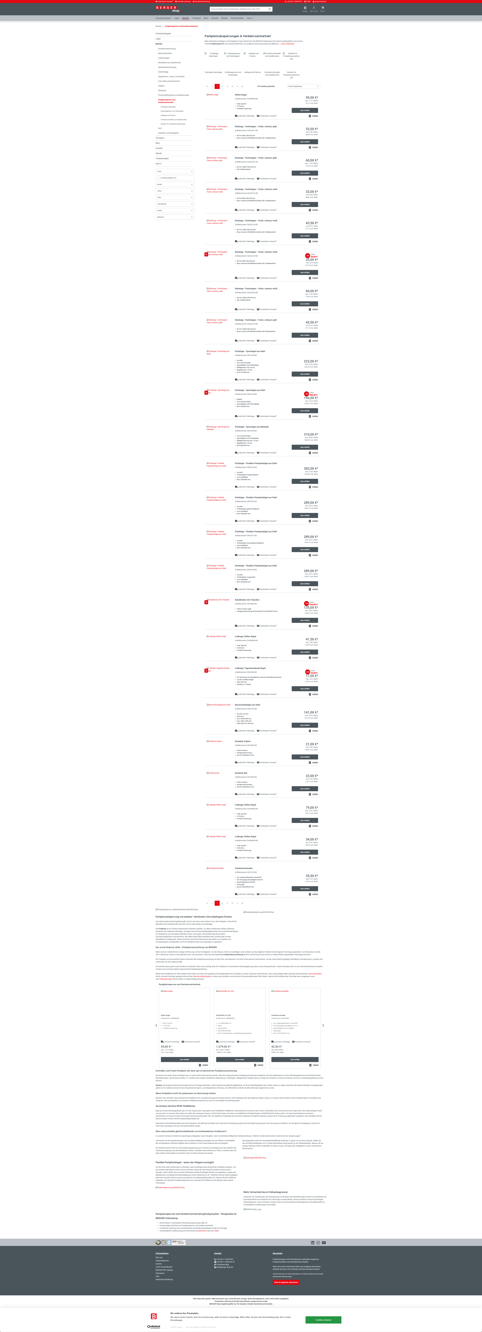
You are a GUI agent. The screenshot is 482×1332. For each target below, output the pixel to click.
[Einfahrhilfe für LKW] (239, 1001)
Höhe (159, 191)
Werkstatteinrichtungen (167, 67)
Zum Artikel (305, 110)
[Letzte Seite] (242, 86)
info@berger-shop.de (225, 1267)
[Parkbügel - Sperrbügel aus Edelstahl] (220, 436)
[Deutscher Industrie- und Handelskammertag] (168, 1242)
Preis (159, 171)
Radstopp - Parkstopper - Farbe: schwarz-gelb (256, 126)
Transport (160, 138)
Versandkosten (234, 1299)
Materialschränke (165, 53)
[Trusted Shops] (158, 1242)
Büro (158, 143)
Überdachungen (166, 979)
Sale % (159, 163)
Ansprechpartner (320, 1)
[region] (240, 1025)
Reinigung (162, 90)
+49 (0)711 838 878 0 (294, 1)
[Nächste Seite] (237, 86)
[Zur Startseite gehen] (168, 9)
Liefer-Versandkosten (164, 1267)
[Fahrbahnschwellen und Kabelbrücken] (272, 61)
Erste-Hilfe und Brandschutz (169, 81)
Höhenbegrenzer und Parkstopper (172, 111)
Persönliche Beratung (202, 1)
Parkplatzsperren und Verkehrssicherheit (166, 101)
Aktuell (159, 153)
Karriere (159, 1264)
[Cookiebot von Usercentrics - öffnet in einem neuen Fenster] (154, 1327)
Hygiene (161, 86)
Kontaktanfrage (223, 1265)
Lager (158, 39)
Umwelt (159, 148)
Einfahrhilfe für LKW (223, 1015)
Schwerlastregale (163, 33)
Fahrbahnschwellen (244, 868)
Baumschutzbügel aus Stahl (247, 705)
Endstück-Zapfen (243, 741)
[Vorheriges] (156, 1025)
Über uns (159, 1257)
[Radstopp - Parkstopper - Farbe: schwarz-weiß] (220, 199)
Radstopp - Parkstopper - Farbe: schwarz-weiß (256, 189)
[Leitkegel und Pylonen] (252, 61)
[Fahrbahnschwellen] (220, 878)
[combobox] (238, 9)
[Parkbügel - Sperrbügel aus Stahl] (220, 361)
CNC (160, 128)
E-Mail (308, 1)
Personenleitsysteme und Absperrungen (173, 95)
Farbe (159, 210)
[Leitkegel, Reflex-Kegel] (220, 646)
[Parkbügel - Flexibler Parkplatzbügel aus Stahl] (220, 473)
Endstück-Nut (241, 773)
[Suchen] (270, 9)
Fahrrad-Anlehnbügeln (202, 976)
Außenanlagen (163, 58)
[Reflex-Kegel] (220, 104)
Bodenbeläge (163, 72)
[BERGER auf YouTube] (323, 1243)
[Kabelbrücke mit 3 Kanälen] (220, 609)
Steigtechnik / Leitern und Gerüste (171, 77)
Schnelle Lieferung (184, 1)
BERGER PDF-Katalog (164, 1270)
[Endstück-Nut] (220, 783)
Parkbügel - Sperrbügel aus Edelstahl (252, 427)
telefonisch (202, 1231)
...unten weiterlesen (286, 44)
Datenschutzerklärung (164, 1279)
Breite (159, 184)
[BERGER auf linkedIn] (312, 1243)
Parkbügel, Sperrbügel (168, 107)
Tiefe (159, 197)
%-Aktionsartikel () (168, 178)
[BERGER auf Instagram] (318, 1243)
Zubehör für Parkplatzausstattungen (173, 124)
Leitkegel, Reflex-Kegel (245, 636)
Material (160, 217)
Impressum (160, 1273)
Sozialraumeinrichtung (167, 49)
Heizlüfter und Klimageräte (168, 133)
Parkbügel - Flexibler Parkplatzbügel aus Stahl (256, 463)
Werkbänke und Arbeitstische (169, 63)
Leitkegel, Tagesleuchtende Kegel (250, 668)
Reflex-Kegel (241, 95)
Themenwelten (162, 158)
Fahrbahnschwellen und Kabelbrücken (174, 120)
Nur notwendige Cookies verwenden (201, 1327)
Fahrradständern (315, 974)
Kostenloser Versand (165, 1)
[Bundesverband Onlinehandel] (179, 1242)
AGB (157, 1276)
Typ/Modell (161, 204)
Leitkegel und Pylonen (168, 115)
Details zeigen (176, 1327)
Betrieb (159, 44)
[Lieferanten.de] (163, 1242)
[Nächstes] (323, 1025)
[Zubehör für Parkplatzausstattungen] (291, 61)
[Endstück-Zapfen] (220, 751)
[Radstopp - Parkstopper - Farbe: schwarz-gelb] (220, 136)
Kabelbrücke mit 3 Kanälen (247, 600)
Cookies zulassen (323, 1320)
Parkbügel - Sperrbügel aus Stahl (250, 351)
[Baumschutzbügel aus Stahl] (220, 714)
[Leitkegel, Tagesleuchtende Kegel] (220, 678)
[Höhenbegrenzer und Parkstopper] (233, 61)
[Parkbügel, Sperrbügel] (213, 61)
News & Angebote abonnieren (286, 1282)
